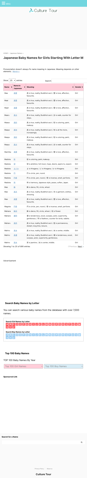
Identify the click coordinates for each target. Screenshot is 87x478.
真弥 (15, 130)
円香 (15, 178)
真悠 (15, 223)
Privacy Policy (39, 469)
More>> (16, 71)
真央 (15, 230)
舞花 (15, 211)
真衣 (15, 192)
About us (49, 469)
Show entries (12, 80)
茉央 (15, 242)
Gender (78, 87)
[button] (4, 3)
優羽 (15, 216)
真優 (15, 235)
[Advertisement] (43, 33)
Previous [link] (73, 246)
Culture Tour (43, 474)
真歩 (15, 115)
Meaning (30, 87)
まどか (16, 169)
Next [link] (80, 246)
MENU (8, 4)
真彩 (15, 122)
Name (6, 87)
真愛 (15, 93)
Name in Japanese (18, 87)
